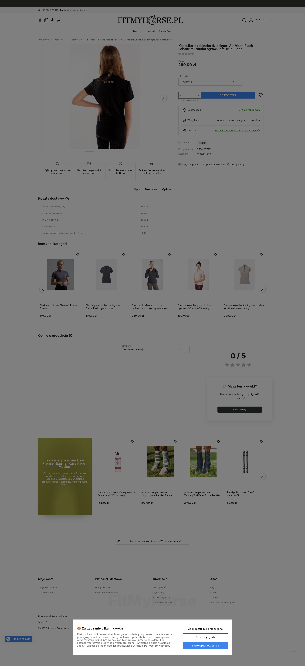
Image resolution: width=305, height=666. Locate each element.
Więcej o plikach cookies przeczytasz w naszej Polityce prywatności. (128, 645)
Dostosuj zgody (205, 637)
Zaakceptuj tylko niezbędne (205, 628)
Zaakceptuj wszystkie (205, 645)
